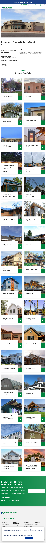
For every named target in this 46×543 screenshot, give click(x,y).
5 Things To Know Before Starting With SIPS (22, 2)
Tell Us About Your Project (36, 490)
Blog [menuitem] (35, 526)
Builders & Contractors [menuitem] (28, 524)
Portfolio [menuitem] (36, 524)
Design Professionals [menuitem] (28, 526)
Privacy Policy (18, 531)
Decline (38, 538)
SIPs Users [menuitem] (26, 522)
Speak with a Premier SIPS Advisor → (10, 500)
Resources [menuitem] (37, 522)
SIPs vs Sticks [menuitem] (4, 526)
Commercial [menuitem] (15, 525)
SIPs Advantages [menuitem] (5, 524)
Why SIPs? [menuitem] (4, 522)
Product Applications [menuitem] (16, 523)
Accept (29, 538)
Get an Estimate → (5, 497)
